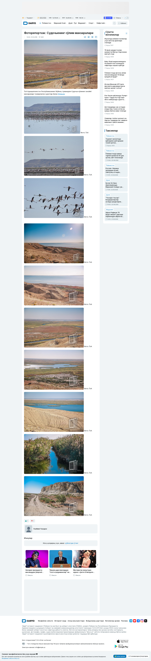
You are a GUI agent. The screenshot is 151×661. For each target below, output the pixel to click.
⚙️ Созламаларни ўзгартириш (138, 656)
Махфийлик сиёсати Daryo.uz (10, 658)
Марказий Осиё (59, 23)
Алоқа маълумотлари (76, 621)
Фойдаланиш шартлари (95, 621)
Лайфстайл (100, 23)
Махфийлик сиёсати (45, 621)
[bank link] (41, 18)
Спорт (91, 23)
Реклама (124, 621)
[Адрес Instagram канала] (141, 620)
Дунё (70, 23)
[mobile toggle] (40, 23)
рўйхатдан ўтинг (71, 543)
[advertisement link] (108, 18)
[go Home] (28, 620)
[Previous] (24, 564)
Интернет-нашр (60, 621)
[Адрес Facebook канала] (138, 620)
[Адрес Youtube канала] (134, 620)
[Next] (97, 564)
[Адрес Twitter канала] (145, 620)
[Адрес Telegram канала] (130, 620)
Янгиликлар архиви (112, 621)
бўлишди (61, 94)
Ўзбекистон (46, 23)
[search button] (114, 23)
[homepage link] (29, 23)
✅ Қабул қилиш (120, 656)
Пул (75, 23)
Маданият (82, 23)
